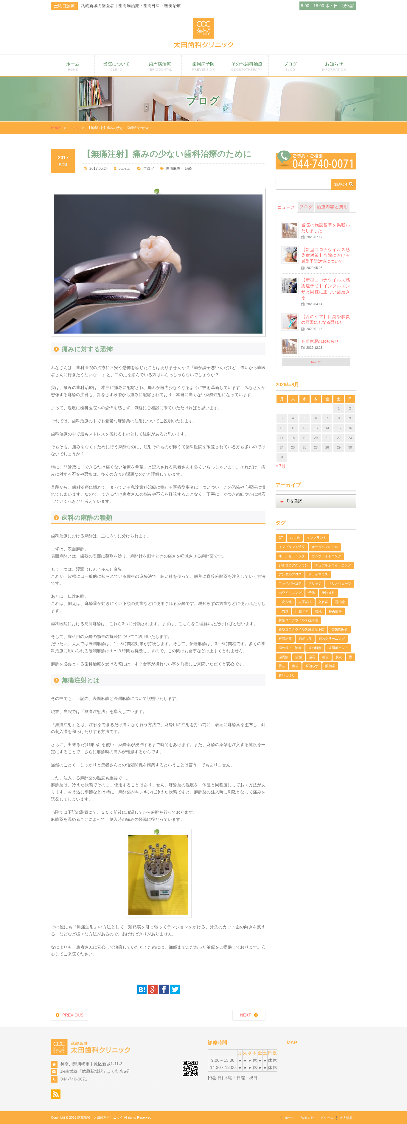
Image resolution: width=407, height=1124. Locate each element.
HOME (56, 128)
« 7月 (281, 465)
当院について (116, 66)
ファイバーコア (290, 583)
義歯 (325, 657)
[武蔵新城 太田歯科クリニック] (203, 46)
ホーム (73, 66)
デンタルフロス (290, 574)
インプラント (316, 537)
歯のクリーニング (332, 638)
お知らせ (334, 66)
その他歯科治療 (246, 66)
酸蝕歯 (330, 666)
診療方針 (307, 1118)
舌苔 (282, 666)
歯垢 (298, 657)
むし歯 (295, 537)
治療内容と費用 (332, 206)
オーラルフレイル (325, 547)
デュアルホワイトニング (333, 565)
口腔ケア (301, 611)
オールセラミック (292, 556)
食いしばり (287, 675)
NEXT (245, 1015)
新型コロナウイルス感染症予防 (301, 629)
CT (281, 537)
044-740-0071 (73, 1079)
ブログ (290, 66)
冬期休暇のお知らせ (320, 341)
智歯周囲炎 (339, 629)
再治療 (340, 602)
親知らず (312, 666)
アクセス (326, 1118)
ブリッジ (314, 583)
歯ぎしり (305, 638)
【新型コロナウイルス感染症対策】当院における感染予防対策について (325, 255)
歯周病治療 (159, 66)
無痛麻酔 (173, 168)
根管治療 (285, 638)
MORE (316, 362)
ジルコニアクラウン (293, 565)
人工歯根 (305, 602)
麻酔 (188, 168)
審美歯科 (335, 611)
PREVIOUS (72, 1015)
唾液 (318, 611)
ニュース (286, 207)
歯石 (312, 657)
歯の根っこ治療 (290, 648)
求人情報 (346, 1118)
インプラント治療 (292, 547)
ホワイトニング (290, 592)
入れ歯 (323, 602)
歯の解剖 (314, 648)
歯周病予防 (203, 66)
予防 (311, 592)
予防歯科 (328, 592)
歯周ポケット (338, 648)
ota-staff (125, 168)
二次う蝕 (285, 602)
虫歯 (295, 666)
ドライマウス (318, 574)
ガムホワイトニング (326, 556)
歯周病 (283, 657)
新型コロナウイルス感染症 (298, 620)
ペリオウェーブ (339, 583)
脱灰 (338, 657)
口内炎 (283, 611)
